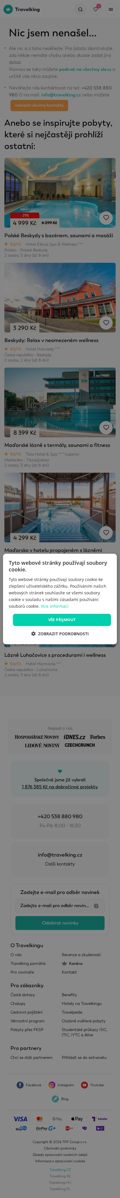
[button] (60, 633)
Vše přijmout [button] (62, 619)
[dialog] (60, 599)
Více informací (54, 606)
